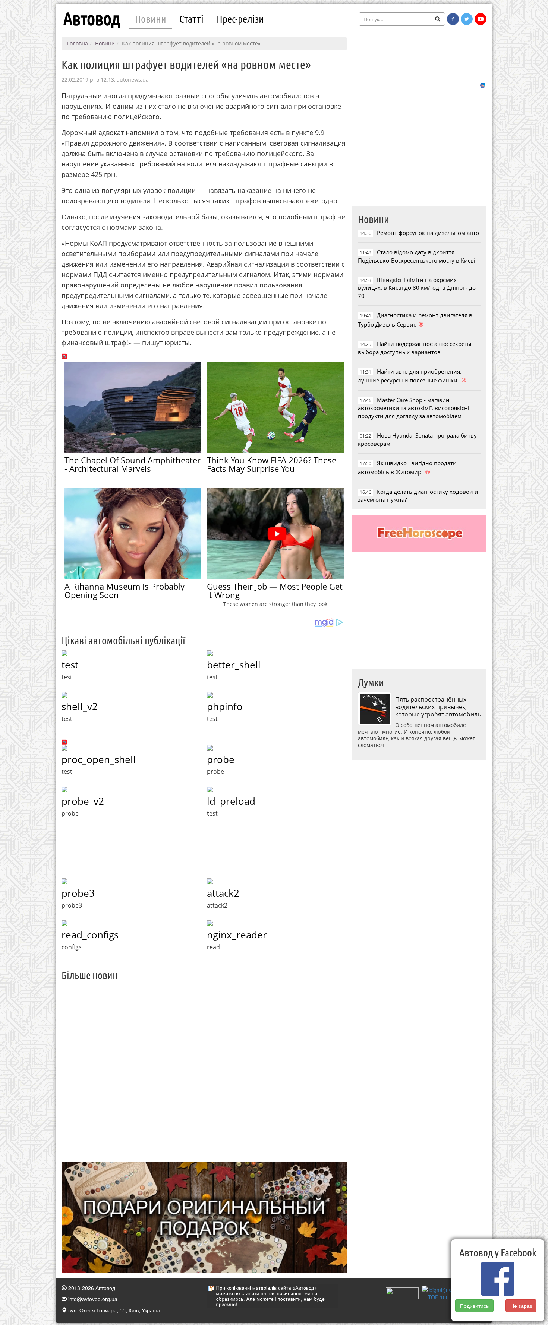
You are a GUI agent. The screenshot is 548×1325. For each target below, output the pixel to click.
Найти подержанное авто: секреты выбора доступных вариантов (415, 347)
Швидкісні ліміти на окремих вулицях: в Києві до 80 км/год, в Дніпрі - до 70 (417, 287)
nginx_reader (237, 935)
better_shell (234, 665)
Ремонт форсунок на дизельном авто (428, 232)
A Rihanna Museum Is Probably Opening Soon (124, 590)
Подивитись (474, 1305)
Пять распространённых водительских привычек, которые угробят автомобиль (438, 707)
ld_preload (231, 801)
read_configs (90, 935)
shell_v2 (80, 706)
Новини (150, 19)
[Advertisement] (204, 1070)
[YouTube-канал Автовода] (480, 19)
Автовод (91, 18)
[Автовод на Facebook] (453, 19)
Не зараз (521, 1305)
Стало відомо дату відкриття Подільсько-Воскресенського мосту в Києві (416, 256)
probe (220, 759)
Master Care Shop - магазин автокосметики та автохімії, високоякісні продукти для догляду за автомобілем (413, 408)
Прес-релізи (240, 19)
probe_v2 (83, 801)
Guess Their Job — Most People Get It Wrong (275, 590)
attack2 (223, 893)
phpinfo (225, 706)
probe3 (78, 893)
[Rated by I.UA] (402, 1292)
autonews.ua (133, 79)
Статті (191, 19)
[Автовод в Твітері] (467, 19)
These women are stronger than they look (275, 603)
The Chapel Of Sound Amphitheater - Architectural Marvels (132, 464)
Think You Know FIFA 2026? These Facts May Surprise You (271, 464)
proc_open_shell (99, 759)
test (70, 665)
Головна (77, 43)
